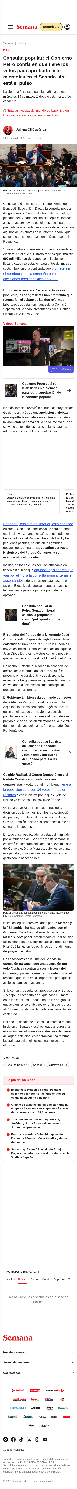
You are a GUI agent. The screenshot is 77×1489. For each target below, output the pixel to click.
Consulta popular (16, 1064)
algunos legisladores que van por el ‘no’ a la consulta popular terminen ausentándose (38, 575)
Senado (38, 1064)
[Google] (5, 1439)
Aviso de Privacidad (18, 1449)
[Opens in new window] (13, 1439)
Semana (8, 43)
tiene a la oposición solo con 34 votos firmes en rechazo (37, 789)
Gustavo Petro (58, 1064)
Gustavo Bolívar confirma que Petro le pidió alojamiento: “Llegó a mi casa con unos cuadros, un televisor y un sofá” (31, 501)
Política (22, 43)
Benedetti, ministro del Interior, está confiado (38, 524)
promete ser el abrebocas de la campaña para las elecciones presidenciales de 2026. (36, 273)
